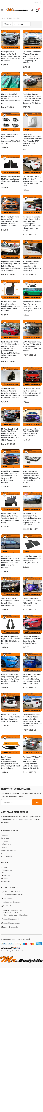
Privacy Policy (6, 951)
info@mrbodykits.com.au (12, 902)
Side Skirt (6, 876)
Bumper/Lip (7, 870)
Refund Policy (6, 844)
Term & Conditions (18, 951)
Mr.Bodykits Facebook (11, 919)
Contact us (5, 838)
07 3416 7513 (8, 898)
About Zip (4, 853)
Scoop (5, 878)
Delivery (4, 847)
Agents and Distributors (27, 819)
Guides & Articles (8, 850)
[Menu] (2, 10)
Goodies (6, 881)
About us (4, 835)
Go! (36, 802)
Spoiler (6, 867)
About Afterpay (6, 856)
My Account (5, 841)
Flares (5, 873)
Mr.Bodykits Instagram (11, 923)
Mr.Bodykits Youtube (10, 927)
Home (2, 18)
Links (36, 2)
